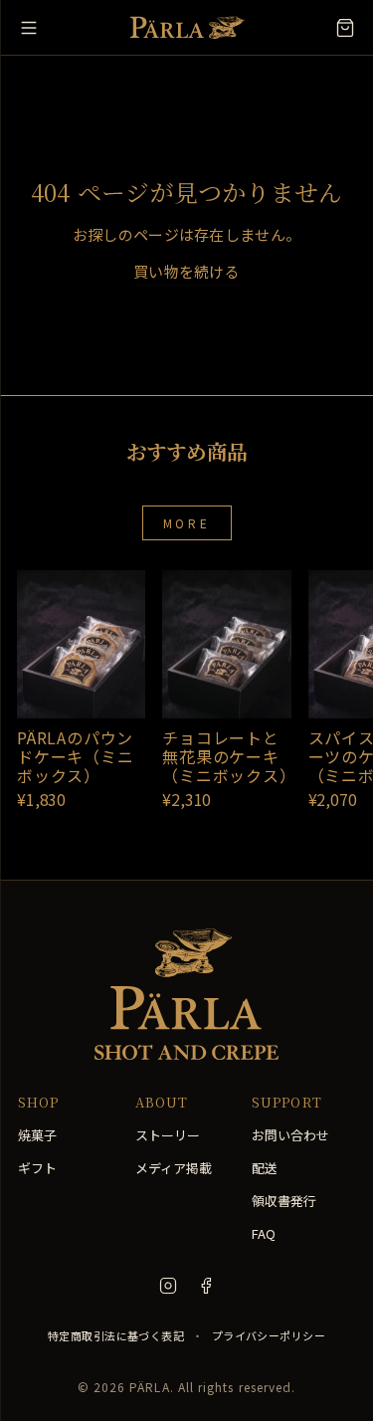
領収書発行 (284, 1200)
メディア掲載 (173, 1167)
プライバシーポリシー (268, 1335)
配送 (265, 1167)
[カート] (345, 28)
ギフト (37, 1167)
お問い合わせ (290, 1134)
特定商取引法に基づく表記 (116, 1335)
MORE (186, 522)
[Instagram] (168, 1286)
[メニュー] (29, 28)
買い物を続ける (186, 271)
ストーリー (167, 1134)
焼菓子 (37, 1134)
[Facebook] (206, 1286)
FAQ (264, 1233)
